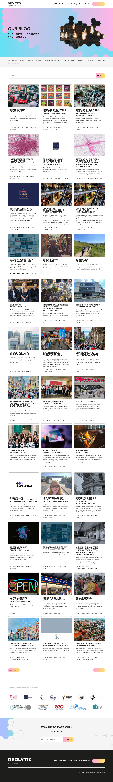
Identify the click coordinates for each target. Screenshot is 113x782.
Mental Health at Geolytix (83, 260)
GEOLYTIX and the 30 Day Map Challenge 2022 (55, 548)
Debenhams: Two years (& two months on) (88, 306)
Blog (75, 4)
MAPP (55, 4)
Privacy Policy (101, 772)
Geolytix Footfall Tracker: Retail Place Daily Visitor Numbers (87, 354)
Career (22, 60)
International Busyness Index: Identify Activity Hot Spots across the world (55, 307)
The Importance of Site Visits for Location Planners (53, 354)
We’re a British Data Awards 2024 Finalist (21, 209)
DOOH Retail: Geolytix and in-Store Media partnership (87, 210)
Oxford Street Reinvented (17, 111)
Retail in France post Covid (51, 260)
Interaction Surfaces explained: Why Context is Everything (54, 112)
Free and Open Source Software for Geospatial (56, 645)
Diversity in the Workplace (18, 306)
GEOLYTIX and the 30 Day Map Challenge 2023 (22, 260)
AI (9, 60)
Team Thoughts (13, 64)
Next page (99, 670)
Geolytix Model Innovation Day (84, 599)
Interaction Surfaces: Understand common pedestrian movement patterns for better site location (87, 162)
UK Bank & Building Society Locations (19, 353)
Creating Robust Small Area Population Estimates (21, 549)
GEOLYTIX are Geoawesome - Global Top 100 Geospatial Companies (23, 500)
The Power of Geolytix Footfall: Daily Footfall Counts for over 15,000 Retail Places (23, 404)
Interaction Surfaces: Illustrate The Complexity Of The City (22, 161)
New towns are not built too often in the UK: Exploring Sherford (55, 500)
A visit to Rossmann (86, 401)
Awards (14, 60)
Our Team (101, 60)
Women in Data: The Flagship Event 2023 (53, 402)
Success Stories (84, 4)
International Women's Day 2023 (19, 451)
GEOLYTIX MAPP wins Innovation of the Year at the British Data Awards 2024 (53, 162)
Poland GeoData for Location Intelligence (22, 645)
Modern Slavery (90, 772)
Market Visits (70, 60)
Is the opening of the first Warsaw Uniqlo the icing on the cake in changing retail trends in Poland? (87, 550)
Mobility (81, 60)
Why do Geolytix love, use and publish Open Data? (20, 600)
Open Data (92, 60)
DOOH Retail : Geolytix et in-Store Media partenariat (53, 210)
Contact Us (99, 4)
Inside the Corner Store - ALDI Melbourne (55, 599)
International (50, 60)
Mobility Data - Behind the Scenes (52, 451)
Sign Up (68, 739)
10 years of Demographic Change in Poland (89, 645)
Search (100, 76)
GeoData (62, 4)
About (70, 4)
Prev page (13, 670)
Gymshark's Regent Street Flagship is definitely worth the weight (86, 500)
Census (30, 60)
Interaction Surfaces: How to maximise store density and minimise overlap (87, 112)
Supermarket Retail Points (83, 451)
